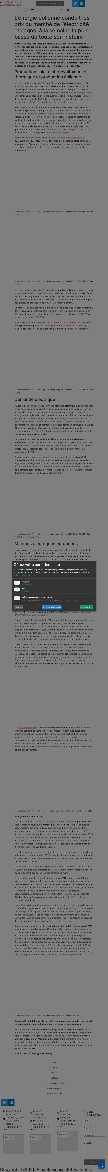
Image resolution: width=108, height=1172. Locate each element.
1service (26, 584)
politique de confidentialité (25, 575)
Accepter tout (87, 607)
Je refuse (18, 607)
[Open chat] (101, 1165)
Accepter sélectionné (52, 607)
